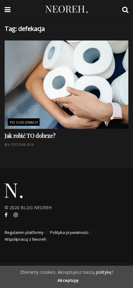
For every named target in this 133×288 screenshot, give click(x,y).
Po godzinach (24, 122)
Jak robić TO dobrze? (30, 135)
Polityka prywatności (69, 232)
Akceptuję (68, 280)
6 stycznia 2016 (20, 144)
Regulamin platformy (24, 232)
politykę (103, 272)
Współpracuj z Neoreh (25, 239)
